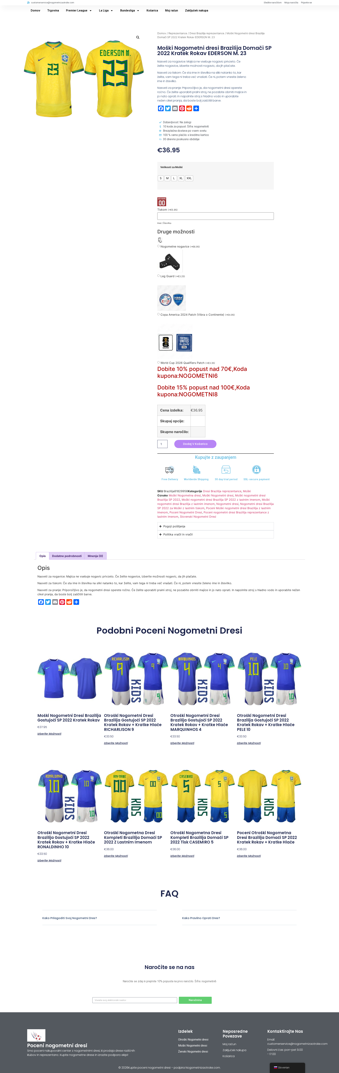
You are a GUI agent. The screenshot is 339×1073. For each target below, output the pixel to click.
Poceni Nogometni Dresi (186, 512)
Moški (247, 491)
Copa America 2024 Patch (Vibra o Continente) (197, 314)
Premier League (76, 10)
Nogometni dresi (227, 504)
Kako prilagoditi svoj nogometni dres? (69, 918)
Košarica (152, 10)
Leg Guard (172, 276)
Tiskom (167, 209)
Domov (35, 10)
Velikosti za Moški (171, 167)
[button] (138, 37)
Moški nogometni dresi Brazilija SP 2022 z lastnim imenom (221, 499)
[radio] (160, 178)
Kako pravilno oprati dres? (201, 918)
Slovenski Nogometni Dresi (198, 516)
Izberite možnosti (49, 733)
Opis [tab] (42, 556)
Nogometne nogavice (180, 246)
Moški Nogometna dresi (185, 495)
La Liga (104, 10)
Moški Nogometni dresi (217, 495)
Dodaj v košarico (195, 444)
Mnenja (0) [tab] (95, 556)
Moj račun (171, 10)
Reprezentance (177, 33)
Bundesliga (127, 10)
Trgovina (53, 10)
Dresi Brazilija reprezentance (206, 33)
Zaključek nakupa (196, 10)
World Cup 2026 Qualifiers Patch (187, 362)
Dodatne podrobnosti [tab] (67, 556)
